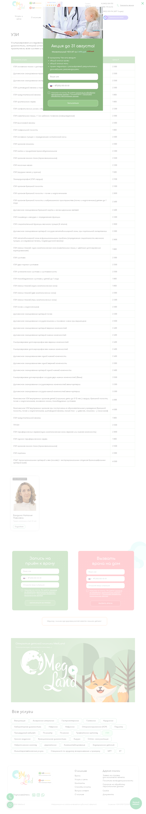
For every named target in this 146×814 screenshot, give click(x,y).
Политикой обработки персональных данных (71, 95)
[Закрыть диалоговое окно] (142, 3)
